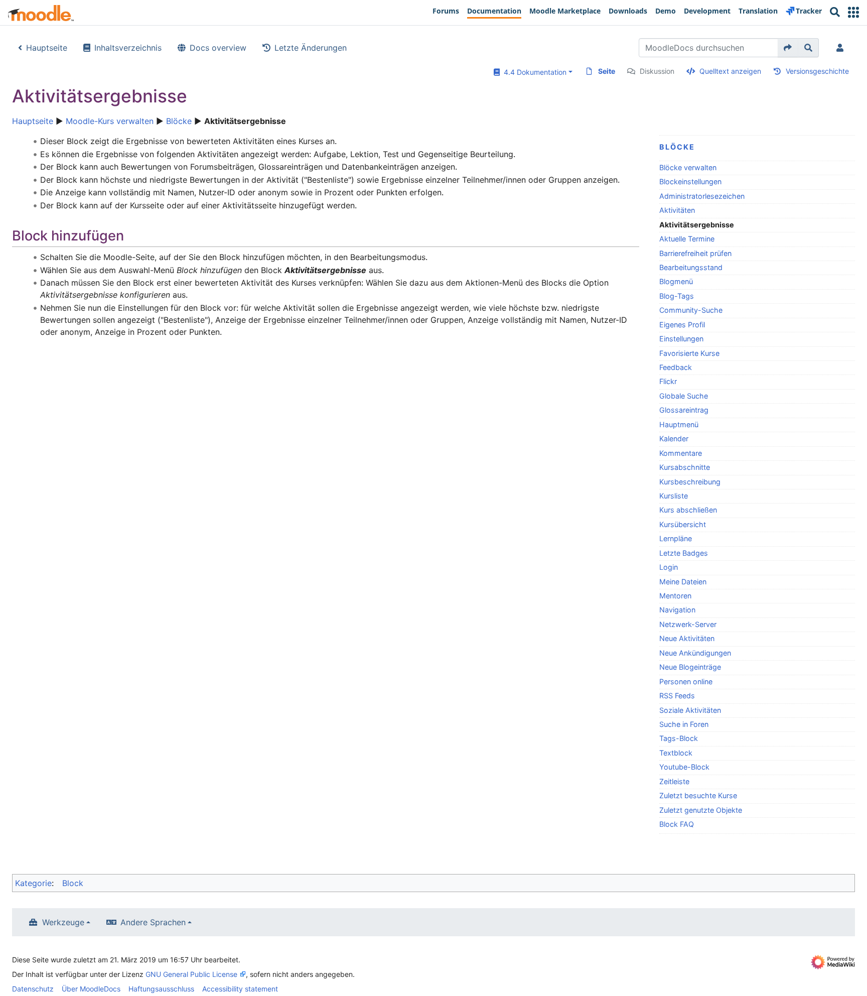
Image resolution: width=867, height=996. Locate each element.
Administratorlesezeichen (702, 196)
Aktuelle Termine (686, 238)
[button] (853, 12)
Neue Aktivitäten (686, 638)
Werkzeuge (63, 922)
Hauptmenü (678, 424)
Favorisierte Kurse (689, 353)
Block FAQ (676, 824)
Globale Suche (683, 396)
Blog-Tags (676, 296)
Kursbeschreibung (689, 481)
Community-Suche (691, 310)
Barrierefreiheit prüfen (695, 253)
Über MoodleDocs (91, 988)
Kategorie (33, 883)
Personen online (685, 681)
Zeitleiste (674, 781)
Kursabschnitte (684, 467)
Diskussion (657, 71)
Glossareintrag (683, 410)
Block (72, 883)
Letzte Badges (683, 553)
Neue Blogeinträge (690, 667)
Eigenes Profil (682, 324)
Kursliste (673, 495)
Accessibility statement (240, 988)
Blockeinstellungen (690, 181)
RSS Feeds (677, 695)
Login (668, 567)
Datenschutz (33, 988)
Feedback (675, 367)
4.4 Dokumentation (533, 72)
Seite (606, 71)
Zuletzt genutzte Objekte (700, 810)
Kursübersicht (682, 524)
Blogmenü (676, 281)
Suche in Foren (683, 724)
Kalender (673, 438)
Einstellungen (681, 338)
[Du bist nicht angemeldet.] (842, 48)
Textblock (675, 753)
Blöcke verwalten (687, 167)
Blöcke (179, 121)
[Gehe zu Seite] (788, 47)
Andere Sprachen (153, 922)
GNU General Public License (191, 974)
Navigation (677, 609)
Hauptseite (46, 48)
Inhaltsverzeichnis (128, 48)
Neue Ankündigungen (695, 653)
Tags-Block (678, 738)
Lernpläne (675, 538)
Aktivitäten (677, 210)
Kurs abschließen (688, 510)
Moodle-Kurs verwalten (110, 121)
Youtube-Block (684, 767)
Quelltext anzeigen (730, 71)
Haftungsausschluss (161, 988)
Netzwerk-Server (687, 624)
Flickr (668, 381)
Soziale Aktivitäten (690, 710)
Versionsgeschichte (817, 71)
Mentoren (675, 595)
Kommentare (680, 453)
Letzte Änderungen (310, 48)
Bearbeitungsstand (691, 267)
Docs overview (218, 48)
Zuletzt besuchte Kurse (698, 795)
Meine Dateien (682, 581)
